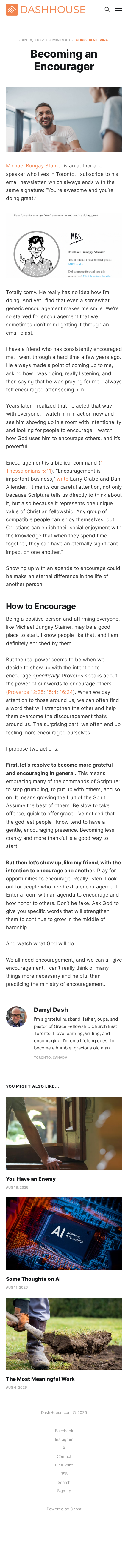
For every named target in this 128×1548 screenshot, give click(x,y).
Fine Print (64, 1465)
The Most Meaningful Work (40, 1379)
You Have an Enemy (31, 1179)
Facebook (64, 1430)
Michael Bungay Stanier (34, 166)
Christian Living (92, 40)
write (62, 479)
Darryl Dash (51, 1009)
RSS (64, 1473)
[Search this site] (107, 9)
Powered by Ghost (64, 1509)
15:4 (51, 692)
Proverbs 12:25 (25, 692)
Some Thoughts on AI (33, 1279)
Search (64, 1482)
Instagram (64, 1439)
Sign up (64, 1490)
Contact (64, 1456)
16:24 (66, 692)
